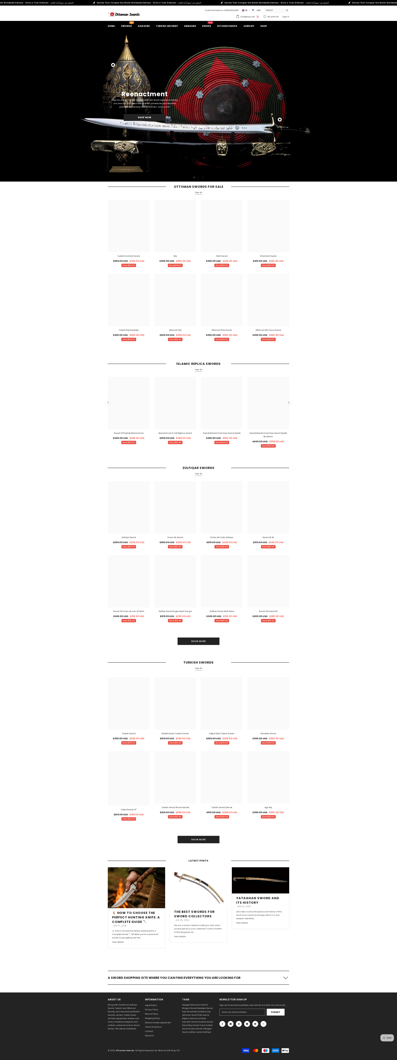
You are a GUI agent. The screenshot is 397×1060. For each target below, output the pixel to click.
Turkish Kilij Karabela (129, 330)
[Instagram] (231, 1024)
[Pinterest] (239, 1024)
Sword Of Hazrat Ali (268, 611)
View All (198, 192)
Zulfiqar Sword (129, 537)
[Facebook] (222, 1024)
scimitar (201, 1018)
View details (118, 942)
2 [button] (198, 177)
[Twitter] (263, 1024)
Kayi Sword (187, 1011)
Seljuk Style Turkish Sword (221, 733)
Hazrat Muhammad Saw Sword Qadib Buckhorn (268, 435)
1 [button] (194, 177)
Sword (210, 1021)
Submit (275, 1012)
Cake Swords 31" (129, 809)
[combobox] (274, 10)
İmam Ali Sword (175, 537)
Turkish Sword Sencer (221, 807)
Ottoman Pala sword (222, 330)
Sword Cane (199, 1025)
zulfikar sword (195, 1032)
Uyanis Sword (195, 1028)
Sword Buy (187, 1025)
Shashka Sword (268, 733)
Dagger (186, 1004)
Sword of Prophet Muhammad (129, 433)
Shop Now (144, 117)
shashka (202, 1021)
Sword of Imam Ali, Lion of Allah (128, 611)
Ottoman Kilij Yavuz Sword (268, 330)
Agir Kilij (268, 807)
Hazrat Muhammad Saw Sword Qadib (222, 433)
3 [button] (203, 177)
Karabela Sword (205, 1008)
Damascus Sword (199, 1004)
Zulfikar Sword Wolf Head (222, 611)
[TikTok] (247, 1024)
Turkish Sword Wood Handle (175, 807)
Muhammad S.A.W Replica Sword (175, 433)
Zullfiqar (207, 1032)
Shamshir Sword (268, 256)
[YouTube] (255, 1024)
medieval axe (204, 1011)
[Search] (276, 10)
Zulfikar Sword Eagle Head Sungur (175, 611)
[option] (198, 105)
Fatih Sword (222, 256)
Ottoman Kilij (175, 330)
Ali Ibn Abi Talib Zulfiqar (221, 537)
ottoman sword (189, 1015)
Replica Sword (189, 1018)
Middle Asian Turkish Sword (175, 733)
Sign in (285, 16)
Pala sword (203, 1015)
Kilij (175, 256)
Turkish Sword (129, 733)
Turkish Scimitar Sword (128, 256)
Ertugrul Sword (189, 1008)
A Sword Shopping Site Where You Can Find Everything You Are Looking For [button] (174, 978)
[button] (2, 105)
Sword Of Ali (268, 537)
